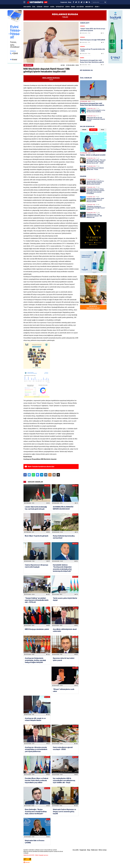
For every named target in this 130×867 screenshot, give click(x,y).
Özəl (33, 6)
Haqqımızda (83, 850)
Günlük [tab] (84, 129)
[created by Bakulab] (65, 862)
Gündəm (39, 6)
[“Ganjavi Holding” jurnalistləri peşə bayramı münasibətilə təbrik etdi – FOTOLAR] (37, 585)
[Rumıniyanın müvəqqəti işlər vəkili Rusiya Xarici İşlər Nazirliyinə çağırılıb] (93, 90)
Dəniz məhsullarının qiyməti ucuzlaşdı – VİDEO (63, 748)
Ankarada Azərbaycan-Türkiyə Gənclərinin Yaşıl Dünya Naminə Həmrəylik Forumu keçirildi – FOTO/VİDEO (95, 191)
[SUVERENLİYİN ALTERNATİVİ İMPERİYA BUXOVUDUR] (65, 494)
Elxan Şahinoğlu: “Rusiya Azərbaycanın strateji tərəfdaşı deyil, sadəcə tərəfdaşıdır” (36, 811)
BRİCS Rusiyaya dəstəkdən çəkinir (37, 629)
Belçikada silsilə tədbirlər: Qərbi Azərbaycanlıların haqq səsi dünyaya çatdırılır (95, 200)
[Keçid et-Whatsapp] (84, 2)
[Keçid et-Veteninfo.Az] (37, 2)
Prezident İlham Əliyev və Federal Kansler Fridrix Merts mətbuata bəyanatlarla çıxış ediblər (36, 780)
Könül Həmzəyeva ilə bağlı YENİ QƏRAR (92, 40)
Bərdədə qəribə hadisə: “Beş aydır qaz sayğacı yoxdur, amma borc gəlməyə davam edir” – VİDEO (96, 161)
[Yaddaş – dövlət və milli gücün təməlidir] (93, 142)
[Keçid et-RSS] (89, 2)
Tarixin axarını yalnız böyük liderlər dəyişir (65, 599)
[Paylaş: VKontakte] (45, 474)
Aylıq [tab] (102, 129)
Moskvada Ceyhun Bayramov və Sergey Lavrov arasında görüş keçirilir (64, 811)
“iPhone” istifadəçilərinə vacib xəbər (63, 690)
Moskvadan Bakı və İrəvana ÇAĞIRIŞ (34, 841)
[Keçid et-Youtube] (86, 2)
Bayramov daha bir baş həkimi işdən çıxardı (63, 659)
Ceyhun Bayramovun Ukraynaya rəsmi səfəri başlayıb (36, 566)
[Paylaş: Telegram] (41, 474)
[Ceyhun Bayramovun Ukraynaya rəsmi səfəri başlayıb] (37, 552)
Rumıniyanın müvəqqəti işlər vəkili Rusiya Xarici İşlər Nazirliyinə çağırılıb (92, 61)
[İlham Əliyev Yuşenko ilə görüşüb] (37, 523)
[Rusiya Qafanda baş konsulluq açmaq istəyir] (65, 523)
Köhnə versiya (103, 850)
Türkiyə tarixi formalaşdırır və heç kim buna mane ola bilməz (96, 110)
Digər (97, 6)
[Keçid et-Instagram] (78, 2)
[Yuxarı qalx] (125, 862)
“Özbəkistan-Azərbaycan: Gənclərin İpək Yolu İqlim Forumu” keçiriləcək (96, 208)
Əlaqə (88, 850)
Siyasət (46, 6)
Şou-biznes (80, 6)
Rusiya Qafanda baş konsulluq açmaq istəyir (64, 537)
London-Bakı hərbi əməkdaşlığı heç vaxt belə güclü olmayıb (36, 508)
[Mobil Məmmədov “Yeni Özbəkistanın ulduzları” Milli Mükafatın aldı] (83, 215)
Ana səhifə (27, 6)
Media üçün (94, 850)
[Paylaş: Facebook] (25, 474)
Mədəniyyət (89, 6)
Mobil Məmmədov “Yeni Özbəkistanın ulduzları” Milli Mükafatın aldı (94, 216)
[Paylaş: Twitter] (29, 474)
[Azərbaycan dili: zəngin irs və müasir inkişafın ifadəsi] (37, 706)
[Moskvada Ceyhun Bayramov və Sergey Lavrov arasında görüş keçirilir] (65, 797)
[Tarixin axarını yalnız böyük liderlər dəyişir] (65, 585)
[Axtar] (105, 2)
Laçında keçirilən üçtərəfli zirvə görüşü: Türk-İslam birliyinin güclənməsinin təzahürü (95, 182)
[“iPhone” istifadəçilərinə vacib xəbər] (65, 677)
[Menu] (25, 2)
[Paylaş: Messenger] (37, 474)
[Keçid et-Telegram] (81, 2)
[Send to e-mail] (54, 474)
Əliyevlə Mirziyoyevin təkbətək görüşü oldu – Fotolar (95, 168)
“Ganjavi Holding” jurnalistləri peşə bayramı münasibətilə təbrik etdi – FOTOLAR (36, 600)
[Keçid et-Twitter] (76, 2)
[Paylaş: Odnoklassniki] (50, 474)
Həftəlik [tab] (93, 129)
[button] (58, 474)
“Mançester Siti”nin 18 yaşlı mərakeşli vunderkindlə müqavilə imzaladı (96, 119)
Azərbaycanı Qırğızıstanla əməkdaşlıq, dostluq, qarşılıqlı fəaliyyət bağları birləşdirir (35, 660)
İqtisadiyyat (60, 6)
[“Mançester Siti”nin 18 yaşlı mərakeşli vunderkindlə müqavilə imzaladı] (83, 118)
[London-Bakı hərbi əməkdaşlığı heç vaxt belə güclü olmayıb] (37, 494)
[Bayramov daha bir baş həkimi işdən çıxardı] (65, 646)
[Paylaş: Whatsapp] (33, 474)
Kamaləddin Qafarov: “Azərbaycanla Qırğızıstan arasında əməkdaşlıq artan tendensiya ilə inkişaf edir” (62, 568)
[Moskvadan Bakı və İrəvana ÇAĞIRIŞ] (37, 828)
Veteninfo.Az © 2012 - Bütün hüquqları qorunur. (35, 855)
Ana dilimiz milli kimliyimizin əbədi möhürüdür (64, 630)
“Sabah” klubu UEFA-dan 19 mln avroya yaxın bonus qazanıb (92, 29)
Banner (82, 57)
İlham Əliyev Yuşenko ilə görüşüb (36, 536)
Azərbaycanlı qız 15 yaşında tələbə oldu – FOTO (92, 50)
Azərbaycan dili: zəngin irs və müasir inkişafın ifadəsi (35, 719)
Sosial (52, 6)
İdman (73, 6)
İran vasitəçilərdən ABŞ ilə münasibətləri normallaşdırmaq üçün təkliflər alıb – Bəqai (64, 780)
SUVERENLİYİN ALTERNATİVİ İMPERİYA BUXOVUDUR (63, 508)
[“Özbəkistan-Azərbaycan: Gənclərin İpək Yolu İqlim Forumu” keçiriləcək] (83, 207)
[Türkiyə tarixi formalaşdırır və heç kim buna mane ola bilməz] (83, 110)
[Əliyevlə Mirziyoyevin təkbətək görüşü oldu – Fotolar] (83, 168)
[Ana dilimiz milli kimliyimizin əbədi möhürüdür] (65, 617)
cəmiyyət (76, 637)
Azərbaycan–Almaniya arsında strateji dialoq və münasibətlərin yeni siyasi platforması (36, 749)
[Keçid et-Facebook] (73, 2)
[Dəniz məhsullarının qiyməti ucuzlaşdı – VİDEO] (65, 735)
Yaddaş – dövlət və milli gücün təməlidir (93, 155)
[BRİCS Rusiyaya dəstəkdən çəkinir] (37, 617)
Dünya (67, 6)
